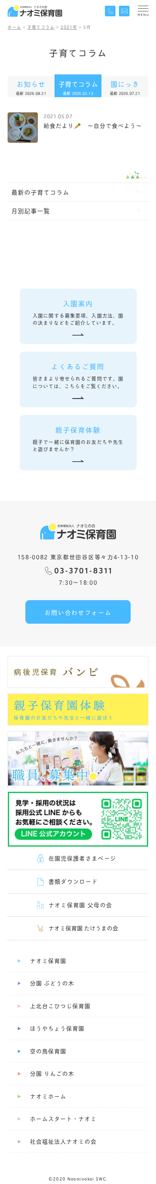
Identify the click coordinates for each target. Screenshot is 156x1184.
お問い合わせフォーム (78, 612)
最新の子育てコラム (40, 192)
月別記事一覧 (30, 210)
